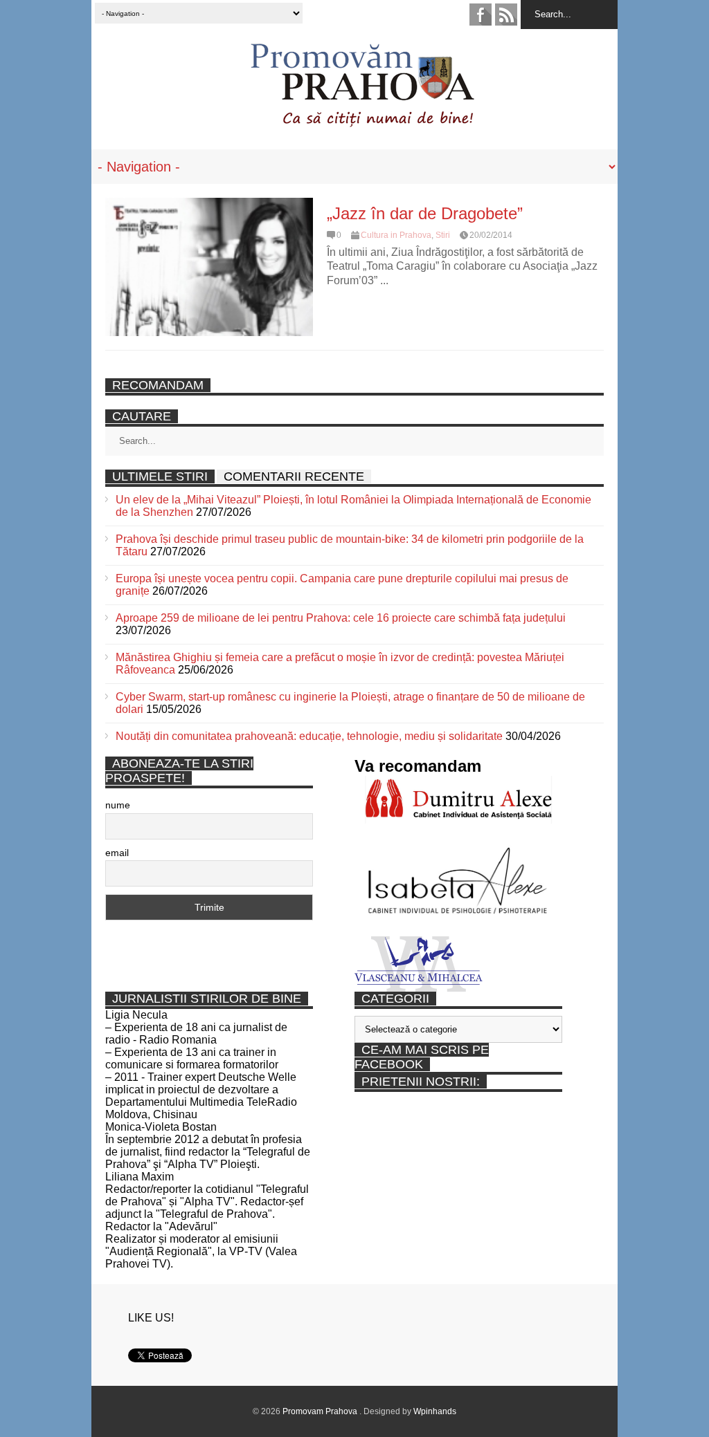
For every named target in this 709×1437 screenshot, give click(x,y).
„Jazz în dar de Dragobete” (425, 213)
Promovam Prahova (320, 1411)
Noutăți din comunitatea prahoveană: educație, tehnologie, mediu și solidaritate (309, 736)
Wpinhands (434, 1411)
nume (117, 804)
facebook (480, 14)
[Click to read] (209, 267)
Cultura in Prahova (396, 235)
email (117, 852)
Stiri (443, 235)
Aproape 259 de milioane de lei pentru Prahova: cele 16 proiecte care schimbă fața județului (341, 618)
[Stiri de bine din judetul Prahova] (362, 122)
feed (506, 14)
